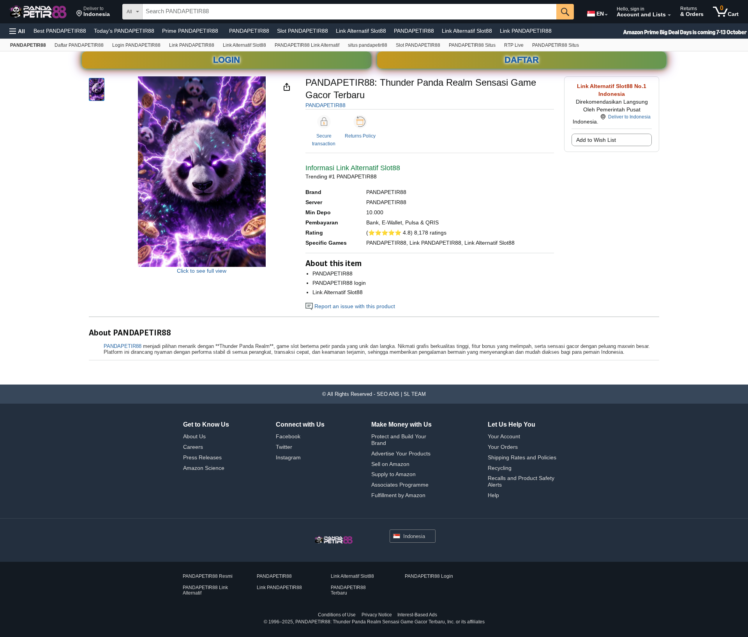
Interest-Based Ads (417, 615)
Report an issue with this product (354, 306)
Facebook (288, 436)
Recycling (500, 468)
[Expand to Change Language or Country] (606, 15)
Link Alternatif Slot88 (361, 31)
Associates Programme (400, 485)
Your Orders (503, 447)
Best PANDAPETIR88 (60, 31)
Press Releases (202, 457)
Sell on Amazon (390, 464)
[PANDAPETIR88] (38, 11)
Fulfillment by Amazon (398, 495)
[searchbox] (349, 11)
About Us (194, 436)
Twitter (284, 447)
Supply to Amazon (393, 474)
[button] (93, 11)
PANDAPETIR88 (249, 31)
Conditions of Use (337, 615)
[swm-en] (670, 31)
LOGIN (226, 60)
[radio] (96, 89)
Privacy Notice (377, 615)
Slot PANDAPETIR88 (302, 31)
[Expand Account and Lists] (669, 15)
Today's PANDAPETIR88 (124, 31)
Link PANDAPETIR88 (526, 31)
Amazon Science (203, 468)
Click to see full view (201, 271)
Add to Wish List (596, 140)
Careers (193, 447)
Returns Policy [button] (360, 136)
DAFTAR (522, 60)
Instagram (288, 457)
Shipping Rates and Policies (522, 457)
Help (493, 495)
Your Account (504, 436)
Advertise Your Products (400, 453)
